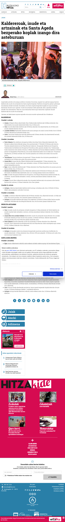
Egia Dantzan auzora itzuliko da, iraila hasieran (13, 372)
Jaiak (3, 18)
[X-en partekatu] (19, 300)
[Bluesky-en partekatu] (29, 300)
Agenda (53, 12)
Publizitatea (32, 486)
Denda (32, 450)
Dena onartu (53, 274)
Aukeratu (31, 274)
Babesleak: (32, 510)
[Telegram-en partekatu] (33, 300)
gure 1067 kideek (11, 250)
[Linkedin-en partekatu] (43, 300)
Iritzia (23, 12)
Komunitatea (43, 12)
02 (59, 96)
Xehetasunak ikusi (55, 268)
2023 (56, 96)
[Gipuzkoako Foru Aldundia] (22, 515)
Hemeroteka (32, 452)
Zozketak (32, 446)
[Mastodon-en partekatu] (24, 300)
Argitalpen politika (59, 489)
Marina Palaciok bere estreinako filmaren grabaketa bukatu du (11, 365)
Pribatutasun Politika (12, 475)
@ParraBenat (20, 97)
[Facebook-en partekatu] (14, 300)
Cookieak (61, 484)
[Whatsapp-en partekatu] (38, 300)
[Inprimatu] (48, 300)
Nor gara (32, 454)
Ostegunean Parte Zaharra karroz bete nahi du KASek (13, 358)
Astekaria (14, 12)
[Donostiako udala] (43, 515)
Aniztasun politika (59, 491)
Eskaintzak (32, 448)
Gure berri (32, 444)
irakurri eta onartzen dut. (19, 475)
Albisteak (4, 12)
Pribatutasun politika (58, 486)
